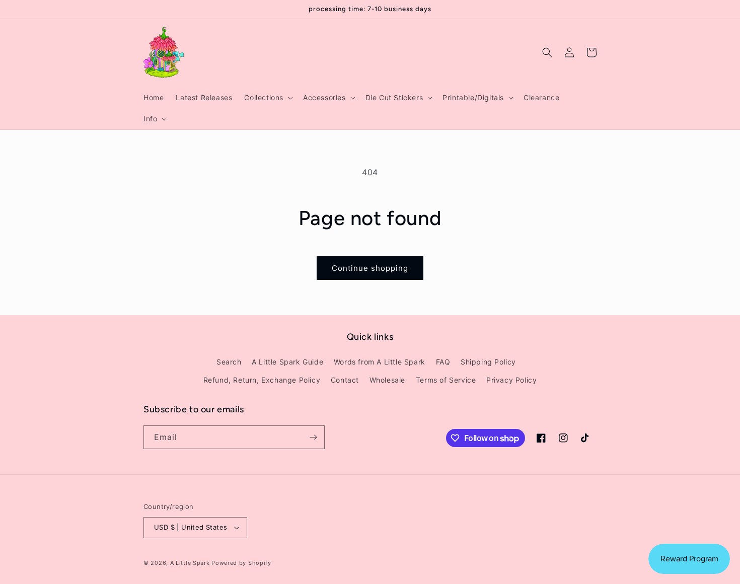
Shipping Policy (488, 361)
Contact (345, 380)
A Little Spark (190, 562)
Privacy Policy (511, 380)
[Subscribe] (313, 437)
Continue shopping (370, 268)
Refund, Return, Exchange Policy (262, 380)
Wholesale (387, 380)
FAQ (443, 361)
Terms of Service (446, 380)
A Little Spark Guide (287, 361)
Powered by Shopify (241, 562)
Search (229, 361)
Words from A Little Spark (379, 361)
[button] (267, 97)
